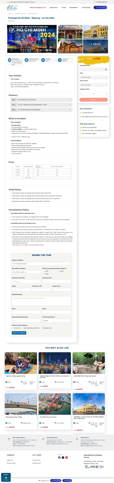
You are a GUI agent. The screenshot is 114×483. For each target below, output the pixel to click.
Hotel (81, 73)
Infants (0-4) (56, 286)
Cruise (64, 7)
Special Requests (17, 294)
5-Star (46, 274)
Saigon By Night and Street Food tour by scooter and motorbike (55, 376)
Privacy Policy (11, 463)
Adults (14, 286)
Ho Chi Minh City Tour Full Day (48, 417)
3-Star (46, 271)
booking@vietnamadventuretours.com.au (22, 2)
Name (14, 308)
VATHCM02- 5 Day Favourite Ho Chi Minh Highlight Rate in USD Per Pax (89, 417)
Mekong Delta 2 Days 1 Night (14, 417)
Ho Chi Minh (32, 61)
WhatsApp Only (47, 328)
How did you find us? (48, 317)
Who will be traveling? (19, 268)
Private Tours (37, 463)
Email (44, 308)
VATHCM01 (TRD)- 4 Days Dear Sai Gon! (85, 376)
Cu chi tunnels (16, 61)
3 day (47, 61)
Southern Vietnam (20, 13)
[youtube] (66, 457)
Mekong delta (32, 13)
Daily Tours (53, 7)
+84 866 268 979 (101, 2)
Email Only (17, 328)
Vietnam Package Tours (38, 7)
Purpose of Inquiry (18, 260)
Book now (94, 99)
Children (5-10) (37, 286)
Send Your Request (19, 333)
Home (10, 13)
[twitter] (63, 457)
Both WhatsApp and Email (31, 328)
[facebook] (59, 457)
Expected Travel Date (18, 278)
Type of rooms (84, 80)
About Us (10, 460)
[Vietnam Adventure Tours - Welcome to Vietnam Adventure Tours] (13, 7)
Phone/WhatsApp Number (20, 317)
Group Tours (36, 460)
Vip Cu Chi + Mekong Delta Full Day (15, 376)
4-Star (61, 271)
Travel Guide (86, 7)
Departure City (47, 278)
